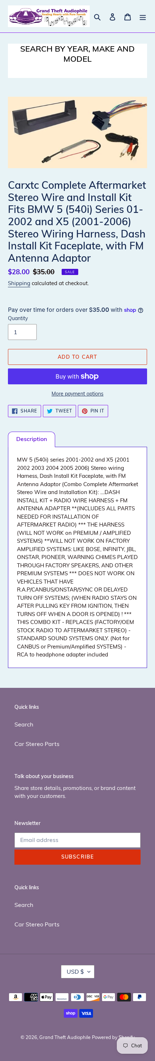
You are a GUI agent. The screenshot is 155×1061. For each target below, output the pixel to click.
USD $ (75, 971)
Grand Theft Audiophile (64, 1037)
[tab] (31, 439)
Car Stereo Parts (36, 743)
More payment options (77, 393)
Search (23, 724)
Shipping (19, 283)
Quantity (18, 318)
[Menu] (142, 16)
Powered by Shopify (113, 1037)
